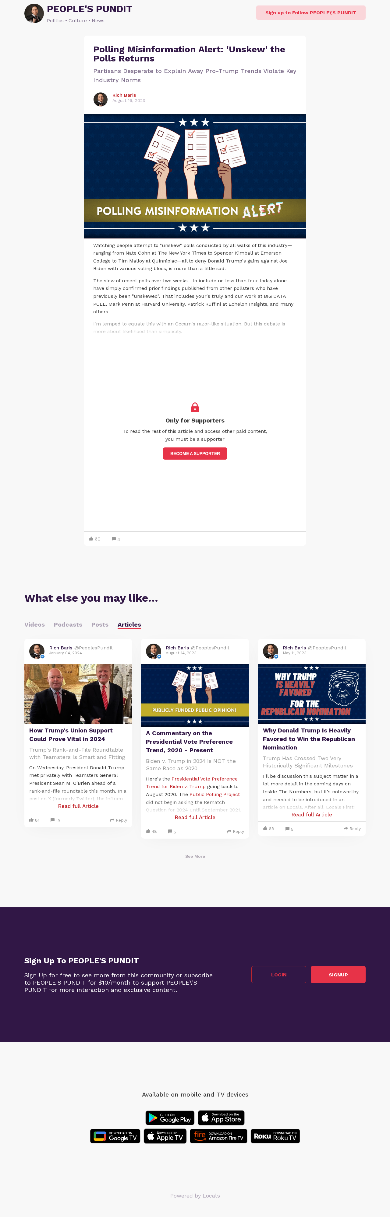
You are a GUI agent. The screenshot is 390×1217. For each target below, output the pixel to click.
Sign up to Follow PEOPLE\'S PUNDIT (310, 13)
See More (195, 856)
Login (279, 975)
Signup (338, 975)
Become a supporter (195, 453)
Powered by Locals (195, 1195)
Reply (121, 820)
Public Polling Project (215, 794)
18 (58, 820)
